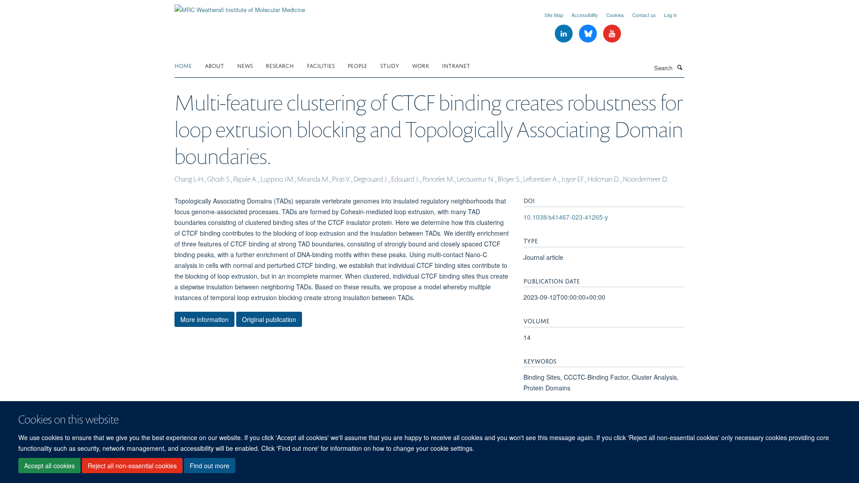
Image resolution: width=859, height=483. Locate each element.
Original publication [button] (269, 319)
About (214, 65)
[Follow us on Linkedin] (564, 34)
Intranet (456, 65)
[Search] (680, 67)
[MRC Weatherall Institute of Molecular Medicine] (239, 6)
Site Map (553, 14)
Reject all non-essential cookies (132, 465)
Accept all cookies (49, 465)
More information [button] (204, 319)
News (245, 65)
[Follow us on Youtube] (612, 34)
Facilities (321, 65)
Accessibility (584, 14)
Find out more (210, 465)
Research (280, 65)
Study (389, 65)
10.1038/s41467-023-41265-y (565, 216)
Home (183, 65)
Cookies (615, 14)
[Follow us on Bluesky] (589, 34)
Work (420, 65)
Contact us (644, 14)
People (357, 65)
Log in (670, 14)
